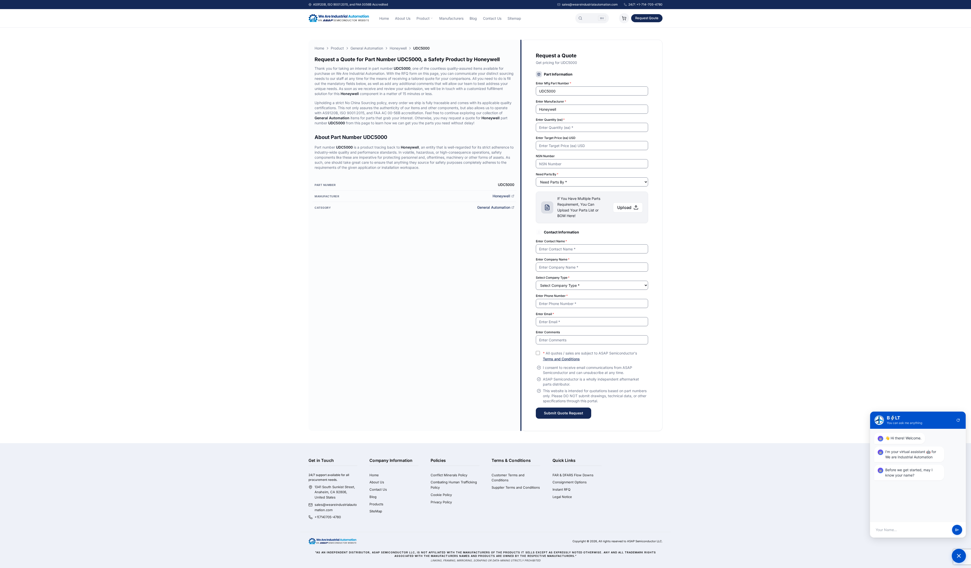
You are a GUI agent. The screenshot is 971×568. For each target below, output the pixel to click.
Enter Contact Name (551, 241)
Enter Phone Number (552, 296)
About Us (402, 18)
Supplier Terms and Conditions (516, 487)
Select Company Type (552, 277)
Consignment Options (570, 482)
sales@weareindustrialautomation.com (590, 4)
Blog (473, 18)
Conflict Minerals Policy (449, 475)
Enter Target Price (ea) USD (556, 138)
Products (376, 504)
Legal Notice (562, 497)
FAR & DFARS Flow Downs (573, 475)
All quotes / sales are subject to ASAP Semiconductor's (590, 356)
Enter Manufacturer (551, 101)
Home (384, 18)
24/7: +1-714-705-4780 (645, 4)
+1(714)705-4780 (328, 517)
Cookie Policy (441, 495)
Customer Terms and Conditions (508, 477)
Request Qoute (646, 18)
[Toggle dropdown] (431, 18)
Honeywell (398, 48)
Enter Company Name (552, 259)
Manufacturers (451, 18)
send (957, 530)
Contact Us (492, 18)
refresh (958, 420)
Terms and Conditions (561, 359)
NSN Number (545, 156)
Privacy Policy (441, 502)
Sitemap (514, 18)
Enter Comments (548, 332)
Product (423, 18)
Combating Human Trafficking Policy (454, 484)
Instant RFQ (561, 489)
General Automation (366, 48)
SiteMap (375, 511)
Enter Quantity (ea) (550, 120)
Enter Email (545, 314)
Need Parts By (547, 174)
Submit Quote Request (563, 413)
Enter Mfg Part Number (553, 83)
